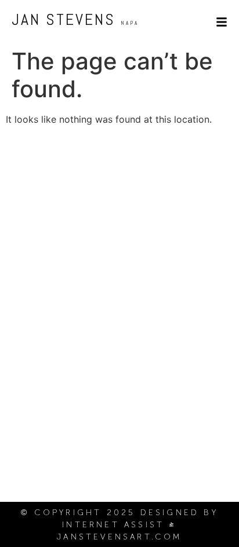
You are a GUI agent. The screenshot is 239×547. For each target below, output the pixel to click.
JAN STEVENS (75, 19)
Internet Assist (113, 525)
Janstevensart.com (119, 537)
